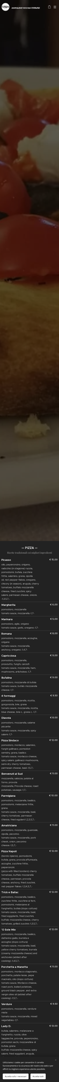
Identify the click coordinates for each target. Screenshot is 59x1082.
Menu (55, 7)
